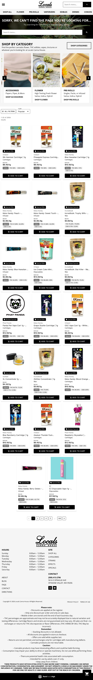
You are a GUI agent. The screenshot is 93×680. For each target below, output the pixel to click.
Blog (4, 581)
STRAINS (51, 560)
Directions (7, 592)
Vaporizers (49, 12)
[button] (3, 4)
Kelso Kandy (69, 155)
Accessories (12, 90)
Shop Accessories (14, 97)
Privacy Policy (72, 602)
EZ (50, 486)
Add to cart (16, 176)
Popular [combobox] (21, 111)
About (5, 577)
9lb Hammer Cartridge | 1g (14, 157)
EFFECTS (51, 564)
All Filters (10, 111)
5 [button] (50, 518)
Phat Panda (7, 323)
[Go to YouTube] (54, 588)
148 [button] (59, 518)
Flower (20, 12)
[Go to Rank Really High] (46, 676)
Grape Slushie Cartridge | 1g (46, 325)
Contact (6, 588)
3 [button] (41, 518)
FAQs (4, 584)
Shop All (7, 12)
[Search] (87, 4)
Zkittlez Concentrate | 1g (44, 379)
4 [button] (46, 518)
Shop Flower (41, 99)
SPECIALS (52, 568)
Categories (53, 557)
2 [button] (37, 518)
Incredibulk (69, 211)
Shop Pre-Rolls (71, 99)
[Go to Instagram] (50, 588)
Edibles (63, 12)
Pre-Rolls (34, 12)
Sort (20, 109)
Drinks (75, 12)
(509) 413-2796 (54, 577)
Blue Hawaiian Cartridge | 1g (77, 157)
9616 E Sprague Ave (57, 580)
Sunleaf (5, 376)
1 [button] (33, 518)
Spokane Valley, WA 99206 (60, 583)
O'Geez (36, 267)
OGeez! (5, 155)
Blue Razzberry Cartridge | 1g (15, 435)
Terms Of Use (85, 602)
